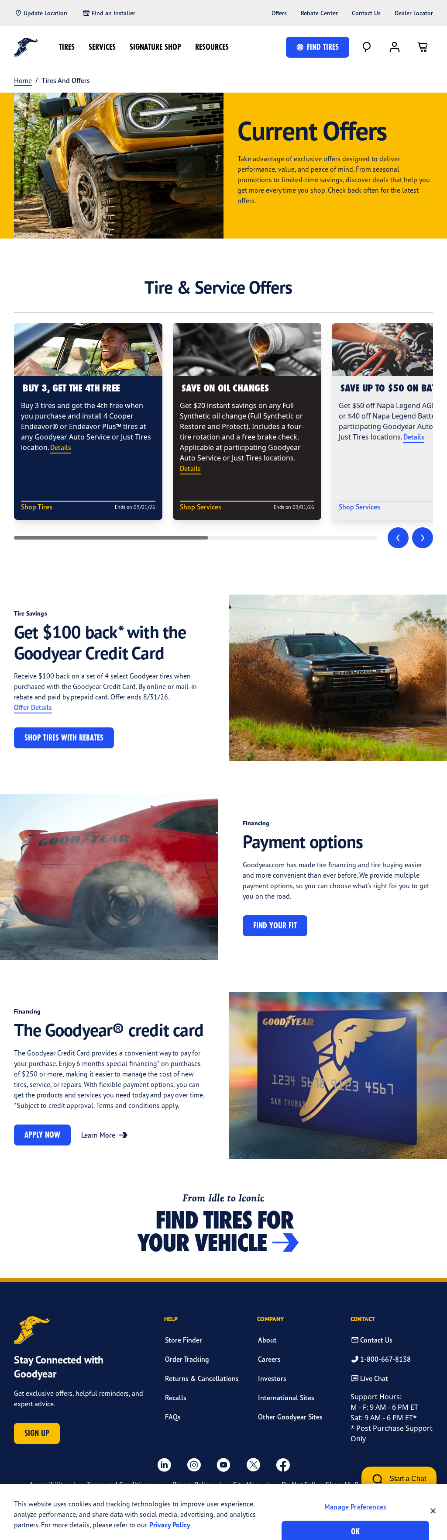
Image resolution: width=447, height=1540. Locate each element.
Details (60, 447)
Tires (67, 47)
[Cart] (422, 47)
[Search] (366, 47)
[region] (223, 1512)
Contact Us (366, 13)
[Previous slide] (398, 537)
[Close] (433, 1510)
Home (23, 80)
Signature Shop (155, 47)
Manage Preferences (355, 1506)
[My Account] (394, 47)
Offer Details (33, 707)
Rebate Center (319, 13)
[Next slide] (422, 537)
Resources (212, 47)
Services (102, 47)
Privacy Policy (169, 1524)
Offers (279, 13)
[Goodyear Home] (26, 47)
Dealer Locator (414, 13)
